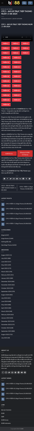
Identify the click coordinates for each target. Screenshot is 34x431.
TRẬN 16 (6, 71)
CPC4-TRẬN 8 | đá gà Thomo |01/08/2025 (18, 218)
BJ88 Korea (4, 420)
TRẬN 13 (17, 62)
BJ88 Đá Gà (9, 153)
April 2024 (4, 308)
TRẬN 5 (15, 48)
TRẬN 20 (6, 81)
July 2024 (4, 298)
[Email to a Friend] (13, 178)
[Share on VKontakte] (20, 178)
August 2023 (5, 334)
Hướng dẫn (4, 241)
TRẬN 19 (17, 76)
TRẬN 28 (6, 100)
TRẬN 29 (17, 100)
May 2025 (4, 265)
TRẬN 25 (17, 90)
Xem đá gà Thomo (6, 245)
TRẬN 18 (6, 76)
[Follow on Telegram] (24, 372)
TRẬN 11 (17, 57)
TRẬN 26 (6, 95)
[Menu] (2, 3)
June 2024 (4, 301)
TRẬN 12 (6, 62)
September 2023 (6, 331)
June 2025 (4, 261)
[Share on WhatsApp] (4, 178)
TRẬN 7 (5, 53)
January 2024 (5, 318)
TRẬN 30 (6, 104)
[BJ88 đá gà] (14, 3)
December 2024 (6, 281)
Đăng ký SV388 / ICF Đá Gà (25, 153)
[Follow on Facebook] (2, 372)
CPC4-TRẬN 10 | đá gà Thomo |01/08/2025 (19, 208)
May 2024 (4, 304)
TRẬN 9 (25, 53)
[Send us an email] (12, 372)
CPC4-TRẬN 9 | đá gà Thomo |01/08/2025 (18, 213)
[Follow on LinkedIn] (18, 372)
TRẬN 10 (6, 57)
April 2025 (4, 268)
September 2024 (6, 291)
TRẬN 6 (25, 48)
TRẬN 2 (15, 43)
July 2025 (4, 258)
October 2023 (5, 328)
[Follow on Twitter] (9, 372)
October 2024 (5, 288)
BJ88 (2, 413)
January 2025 (5, 278)
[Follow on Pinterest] (15, 372)
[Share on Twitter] (10, 178)
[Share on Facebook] (7, 178)
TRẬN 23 (17, 86)
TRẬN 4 (5, 48)
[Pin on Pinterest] (17, 178)
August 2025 (5, 255)
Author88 (19, 18)
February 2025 (5, 275)
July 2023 (4, 338)
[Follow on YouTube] (21, 372)
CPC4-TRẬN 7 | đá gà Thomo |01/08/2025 (18, 223)
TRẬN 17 (17, 71)
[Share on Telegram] (29, 178)
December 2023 (6, 321)
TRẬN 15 (17, 67)
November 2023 (6, 324)
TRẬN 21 (17, 81)
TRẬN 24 (6, 90)
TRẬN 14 (6, 67)
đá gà (3, 9)
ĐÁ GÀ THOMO (6, 410)
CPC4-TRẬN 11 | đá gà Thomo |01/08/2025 (19, 203)
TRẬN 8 (15, 53)
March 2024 (5, 311)
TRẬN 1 (5, 43)
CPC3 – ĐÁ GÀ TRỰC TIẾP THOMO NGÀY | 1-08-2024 (8, 188)
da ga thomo (8, 9)
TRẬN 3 (25, 43)
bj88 (2, 416)
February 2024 (5, 314)
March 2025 (5, 271)
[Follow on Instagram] (6, 372)
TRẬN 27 (17, 95)
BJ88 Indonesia (6, 423)
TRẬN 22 (6, 86)
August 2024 (5, 295)
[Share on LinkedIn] (23, 178)
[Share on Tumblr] (26, 178)
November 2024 (6, 285)
